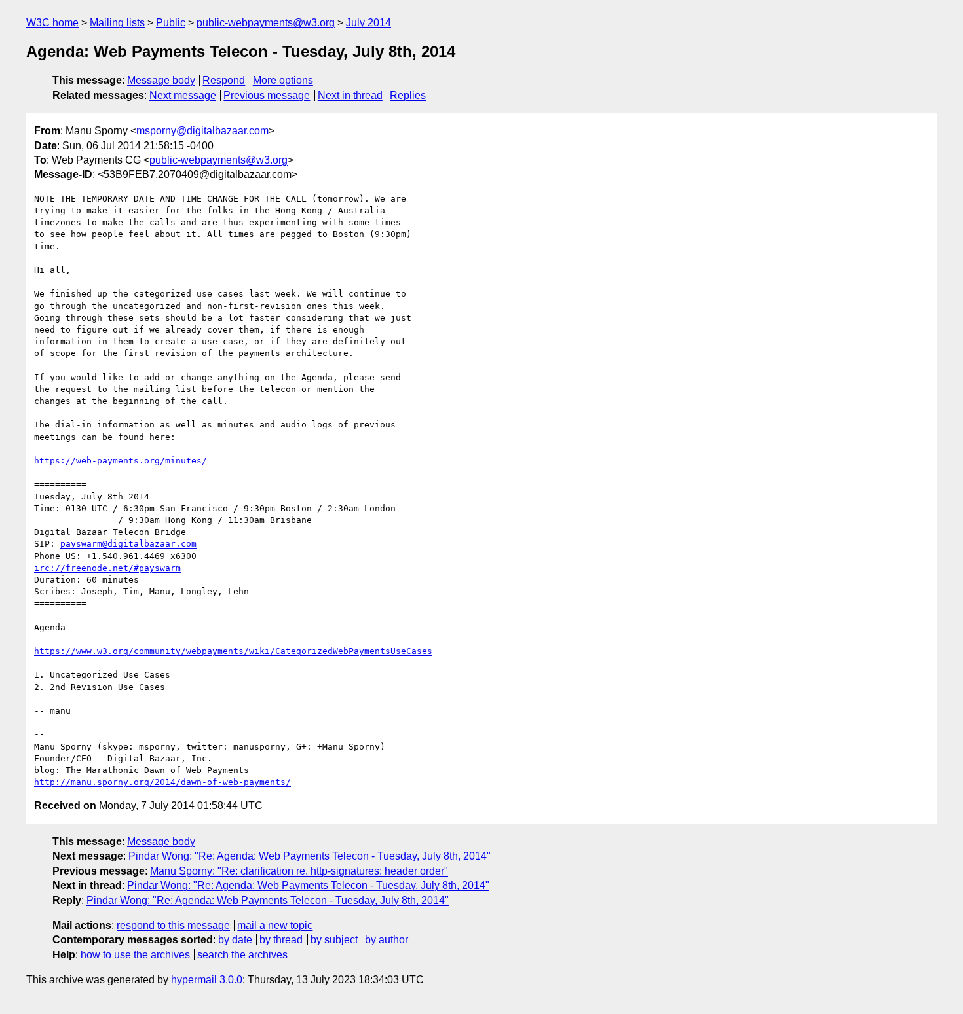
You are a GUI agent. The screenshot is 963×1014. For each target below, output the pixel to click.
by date (235, 939)
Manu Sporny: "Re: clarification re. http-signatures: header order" (299, 871)
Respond (223, 80)
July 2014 (368, 22)
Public (170, 22)
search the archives (242, 954)
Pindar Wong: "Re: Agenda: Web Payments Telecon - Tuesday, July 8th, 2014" (309, 855)
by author (386, 939)
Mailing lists (117, 22)
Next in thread (350, 95)
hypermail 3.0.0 (206, 979)
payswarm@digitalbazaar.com (128, 544)
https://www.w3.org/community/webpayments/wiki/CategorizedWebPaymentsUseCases (233, 651)
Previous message (266, 95)
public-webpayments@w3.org (266, 22)
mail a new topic (274, 925)
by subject (334, 939)
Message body (161, 80)
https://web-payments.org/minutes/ (120, 460)
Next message (182, 95)
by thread (281, 939)
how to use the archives (135, 954)
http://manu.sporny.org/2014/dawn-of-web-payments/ (162, 782)
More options (283, 80)
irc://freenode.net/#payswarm (107, 568)
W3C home (52, 22)
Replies (408, 95)
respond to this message (173, 925)
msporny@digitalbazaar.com (202, 130)
